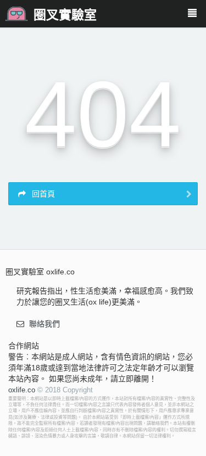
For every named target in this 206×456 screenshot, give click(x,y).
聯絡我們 (44, 323)
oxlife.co (21, 390)
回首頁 (42, 193)
